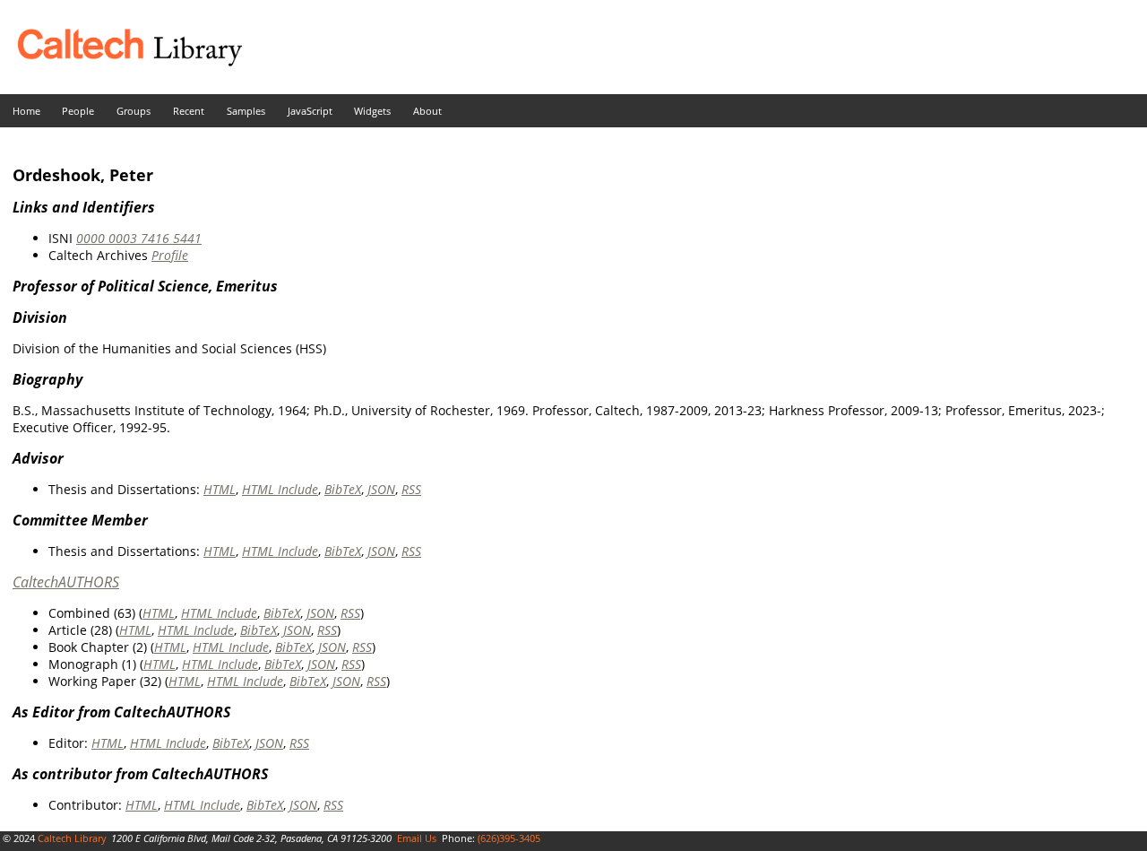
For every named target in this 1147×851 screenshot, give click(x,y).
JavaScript (310, 110)
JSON (381, 489)
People (78, 110)
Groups (133, 110)
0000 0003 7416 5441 (139, 238)
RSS (411, 489)
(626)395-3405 (509, 838)
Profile (169, 255)
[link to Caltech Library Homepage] (121, 61)
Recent (188, 110)
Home (26, 110)
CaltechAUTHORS (66, 582)
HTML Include (280, 489)
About (427, 110)
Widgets (372, 110)
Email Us (416, 838)
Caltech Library (72, 838)
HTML (219, 489)
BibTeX (342, 489)
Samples (246, 110)
